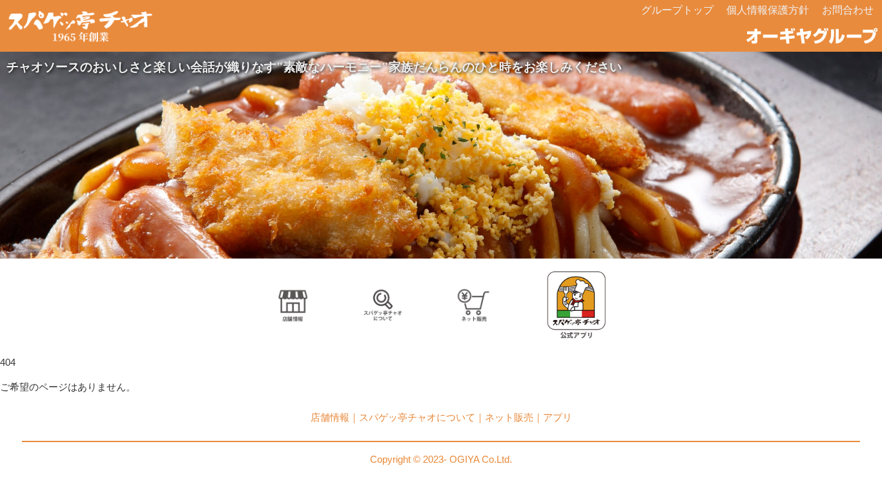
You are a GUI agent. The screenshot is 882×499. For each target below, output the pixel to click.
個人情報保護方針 (767, 10)
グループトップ (677, 10)
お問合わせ (848, 10)
